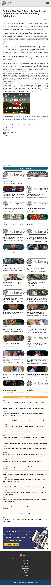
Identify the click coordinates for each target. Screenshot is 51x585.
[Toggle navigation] (47, 3)
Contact (25, 572)
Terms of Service (25, 566)
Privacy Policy (25, 568)
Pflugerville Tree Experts (33, 23)
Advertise (25, 570)
